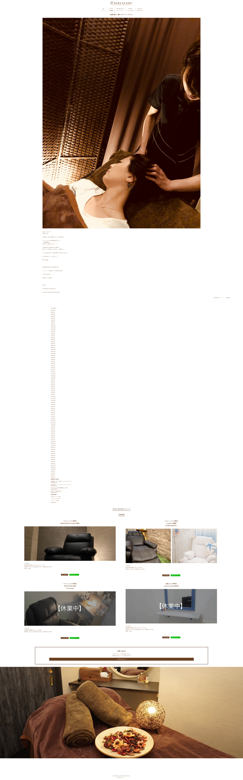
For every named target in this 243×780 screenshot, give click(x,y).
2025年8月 (53, 333)
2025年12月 (53, 326)
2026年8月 (53, 310)
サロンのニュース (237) (55, 498)
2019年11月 (53, 443)
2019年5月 (53, 455)
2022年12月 (53, 396)
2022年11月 (53, 398)
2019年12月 (53, 441)
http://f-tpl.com (123, 777)
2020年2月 (53, 437)
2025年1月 (53, 347)
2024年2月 (53, 369)
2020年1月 (53, 439)
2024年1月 (53, 371)
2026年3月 (53, 320)
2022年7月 (53, 406)
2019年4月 (53, 457)
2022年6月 (53, 408)
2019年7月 (53, 451)
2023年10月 (53, 377)
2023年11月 (53, 375)
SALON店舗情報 (111, 9)
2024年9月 (53, 355)
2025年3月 (53, 343)
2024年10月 (53, 353)
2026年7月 (53, 312)
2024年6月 (53, 361)
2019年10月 (53, 445)
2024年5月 (53, 363)
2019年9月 (53, 447)
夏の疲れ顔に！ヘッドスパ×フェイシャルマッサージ (61, 484)
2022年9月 (53, 402)
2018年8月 (53, 473)
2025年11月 (53, 327)
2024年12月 (53, 349)
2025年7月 (53, 335)
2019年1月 (53, 463)
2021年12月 (53, 420)
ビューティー (222, 297)
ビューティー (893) (55, 500)
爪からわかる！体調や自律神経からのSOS (59, 487)
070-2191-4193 (64, 638)
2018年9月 (53, 471)
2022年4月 (53, 412)
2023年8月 (53, 380)
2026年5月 (53, 316)
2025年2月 (53, 345)
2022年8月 (53, 404)
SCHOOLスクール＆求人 (130, 9)
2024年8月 (53, 357)
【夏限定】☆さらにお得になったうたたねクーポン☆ (61, 481)
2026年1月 (53, 324)
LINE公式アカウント (74, 574)
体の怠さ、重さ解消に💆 (56, 491)
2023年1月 (53, 394)
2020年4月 (53, 433)
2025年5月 (53, 339)
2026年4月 (53, 318)
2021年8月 (53, 428)
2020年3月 (53, 435)
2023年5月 (53, 386)
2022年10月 (53, 400)
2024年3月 (53, 367)
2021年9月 (53, 426)
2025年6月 (53, 337)
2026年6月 (53, 314)
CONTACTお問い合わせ (139, 9)
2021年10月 (53, 424)
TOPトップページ (103, 9)
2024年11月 (53, 351)
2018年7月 (53, 475)
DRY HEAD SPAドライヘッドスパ (120, 9)
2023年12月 (53, 373)
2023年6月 (53, 384)
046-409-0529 (64, 574)
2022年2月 (53, 416)
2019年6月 (53, 453)
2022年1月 (53, 418)
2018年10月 (53, 469)
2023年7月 (53, 382)
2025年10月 (53, 329)
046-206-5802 (166, 575)
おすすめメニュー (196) (55, 496)
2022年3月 (53, 414)
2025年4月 (53, 341)
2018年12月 (53, 465)
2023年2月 (53, 392)
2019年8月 (53, 449)
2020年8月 (53, 431)
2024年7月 (53, 359)
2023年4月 (53, 388)
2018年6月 (53, 477)
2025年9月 (53, 331)
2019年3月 (53, 459)
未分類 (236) (53, 502)
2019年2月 (53, 461)
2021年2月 (53, 429)
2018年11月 (53, 467)
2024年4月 (53, 365)
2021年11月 (53, 422)
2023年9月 (53, 378)
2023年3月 (53, 390)
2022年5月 (53, 410)
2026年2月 (53, 322)
